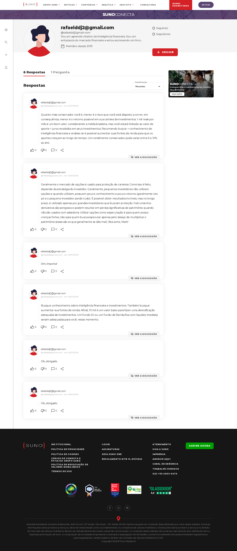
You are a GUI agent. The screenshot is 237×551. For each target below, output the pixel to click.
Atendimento (162, 444)
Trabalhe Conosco (166, 469)
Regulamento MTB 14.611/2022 (122, 459)
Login (106, 444)
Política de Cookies (65, 454)
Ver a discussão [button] (146, 157)
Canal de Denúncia (165, 464)
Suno (118, 14)
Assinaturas (111, 449)
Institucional (61, 444)
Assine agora (199, 445)
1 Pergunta (60, 72)
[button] (32, 150)
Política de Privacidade (67, 449)
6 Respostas (34, 72)
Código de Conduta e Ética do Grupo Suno (66, 459)
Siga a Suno (161, 449)
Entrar (206, 5)
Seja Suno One (112, 454)
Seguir (168, 52)
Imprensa (159, 454)
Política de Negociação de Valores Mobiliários (69, 465)
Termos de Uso (61, 471)
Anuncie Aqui (161, 459)
